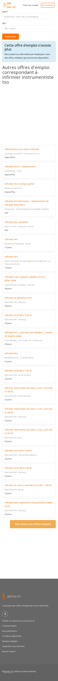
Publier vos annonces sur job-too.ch (18, 620)
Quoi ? (5, 11)
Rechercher (10, 36)
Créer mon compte (30, 5)
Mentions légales (10, 641)
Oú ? (4, 23)
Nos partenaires (9, 631)
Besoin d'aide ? (9, 651)
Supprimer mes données (13, 646)
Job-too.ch (8, 671)
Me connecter (47, 5)
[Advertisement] (29, 115)
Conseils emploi (9, 625)
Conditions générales (12, 636)
